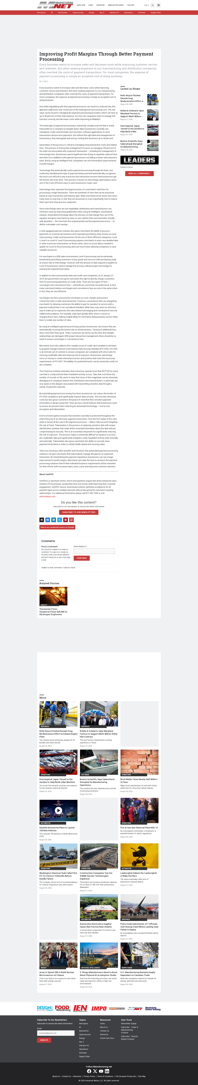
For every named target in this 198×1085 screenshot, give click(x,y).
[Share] (47, 520)
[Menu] (158, 5)
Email (39, 1028)
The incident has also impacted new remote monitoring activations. (98, 789)
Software (85, 775)
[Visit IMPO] (99, 1008)
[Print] (41, 520)
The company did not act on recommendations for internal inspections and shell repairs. (58, 883)
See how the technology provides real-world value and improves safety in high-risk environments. (98, 981)
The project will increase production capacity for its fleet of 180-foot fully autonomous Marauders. (98, 884)
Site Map (142, 1076)
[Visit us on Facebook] (89, 1071)
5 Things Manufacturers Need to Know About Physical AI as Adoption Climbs (98, 973)
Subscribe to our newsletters (78, 512)
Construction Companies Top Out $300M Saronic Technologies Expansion (96, 876)
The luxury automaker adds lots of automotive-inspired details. (134, 880)
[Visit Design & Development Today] (45, 1008)
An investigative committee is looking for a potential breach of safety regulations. (138, 832)
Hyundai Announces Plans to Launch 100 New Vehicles (57, 829)
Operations (45, 775)
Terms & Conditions (105, 1076)
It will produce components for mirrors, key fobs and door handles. (98, 931)
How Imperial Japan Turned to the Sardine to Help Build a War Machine (132, 129)
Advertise (77, 1076)
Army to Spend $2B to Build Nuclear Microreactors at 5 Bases (56, 973)
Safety (44, 605)
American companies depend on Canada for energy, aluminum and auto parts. (138, 979)
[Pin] (65, 520)
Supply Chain (127, 968)
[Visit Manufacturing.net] (135, 1008)
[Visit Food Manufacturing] (63, 1008)
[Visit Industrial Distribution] (117, 1008)
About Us (56, 1076)
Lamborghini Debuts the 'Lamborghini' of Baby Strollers (138, 874)
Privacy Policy (89, 1076)
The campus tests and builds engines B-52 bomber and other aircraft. (57, 741)
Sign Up (44, 1040)
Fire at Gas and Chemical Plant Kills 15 (139, 827)
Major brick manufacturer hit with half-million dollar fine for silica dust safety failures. (138, 786)
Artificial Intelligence (90, 968)
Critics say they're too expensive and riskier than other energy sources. (57, 979)
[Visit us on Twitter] (95, 1071)
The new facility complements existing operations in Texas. (96, 741)
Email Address (80, 546)
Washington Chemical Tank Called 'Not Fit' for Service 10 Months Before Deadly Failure (58, 876)
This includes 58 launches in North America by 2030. (58, 835)
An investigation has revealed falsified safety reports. (139, 934)
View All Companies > (139, 173)
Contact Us (66, 1076)
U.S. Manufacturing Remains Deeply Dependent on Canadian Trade (137, 973)
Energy (43, 968)
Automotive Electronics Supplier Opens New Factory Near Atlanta (96, 925)
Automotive (45, 823)
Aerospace (45, 726)
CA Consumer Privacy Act (126, 1076)
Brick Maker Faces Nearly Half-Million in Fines (138, 780)
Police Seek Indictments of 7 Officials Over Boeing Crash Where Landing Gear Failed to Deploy (139, 927)
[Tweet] (59, 520)
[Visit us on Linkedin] (107, 1071)
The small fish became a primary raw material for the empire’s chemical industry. (58, 786)
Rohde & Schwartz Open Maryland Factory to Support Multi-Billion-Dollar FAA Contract (132, 113)
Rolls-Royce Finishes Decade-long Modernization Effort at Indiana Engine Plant (132, 98)
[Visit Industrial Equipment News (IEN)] (80, 1008)
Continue (82, 558)
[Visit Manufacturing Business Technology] (153, 1008)
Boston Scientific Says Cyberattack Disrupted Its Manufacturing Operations (131, 144)
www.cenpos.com (47, 496)
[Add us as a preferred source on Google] (71, 520)
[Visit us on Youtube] (101, 1071)
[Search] (152, 5)
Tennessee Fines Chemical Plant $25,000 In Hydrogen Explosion (53, 612)
